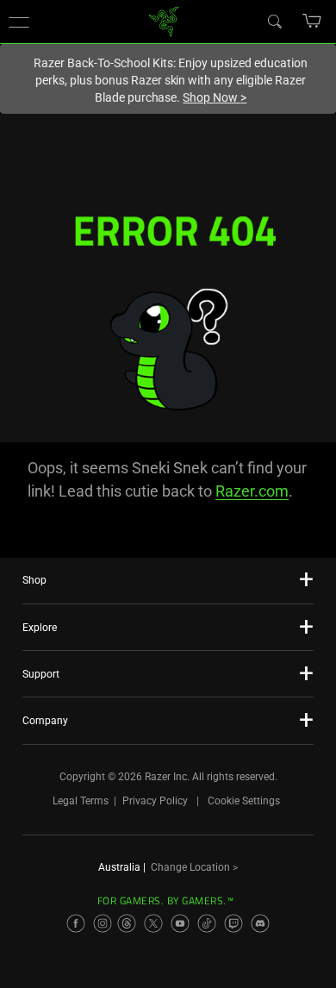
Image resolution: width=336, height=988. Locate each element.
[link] (164, 20)
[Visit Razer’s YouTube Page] (180, 923)
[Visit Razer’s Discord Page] (260, 923)
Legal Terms (81, 801)
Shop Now (214, 97)
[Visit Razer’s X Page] (153, 923)
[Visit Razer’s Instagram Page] (102, 923)
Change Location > (194, 867)
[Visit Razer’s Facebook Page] (76, 923)
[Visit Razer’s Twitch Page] (233, 923)
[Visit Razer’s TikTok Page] (207, 923)
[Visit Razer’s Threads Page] (127, 923)
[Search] (274, 20)
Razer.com (252, 491)
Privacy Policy (155, 801)
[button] (19, 21)
